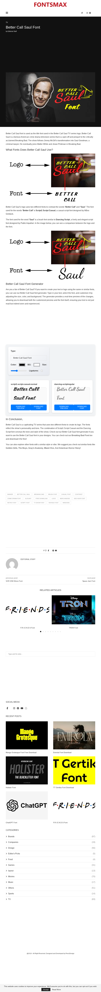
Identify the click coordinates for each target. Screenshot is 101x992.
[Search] (94, 12)
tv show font (39, 502)
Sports (51, 894)
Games (51, 865)
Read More (56, 989)
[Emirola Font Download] (74, 735)
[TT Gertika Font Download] (74, 770)
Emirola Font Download (62, 752)
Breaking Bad (39, 494)
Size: (44, 365)
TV (51, 899)
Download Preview (20, 407)
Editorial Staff (12, 31)
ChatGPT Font (11, 823)
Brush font (52, 494)
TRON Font (73, 628)
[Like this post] (46, 551)
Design (51, 848)
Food (51, 859)
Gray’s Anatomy (35, 448)
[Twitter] (84, 12)
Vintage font (54, 502)
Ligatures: (34, 371)
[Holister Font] (27, 770)
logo (54, 498)
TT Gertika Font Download (63, 787)
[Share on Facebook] (48, 551)
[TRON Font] (73, 609)
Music (51, 882)
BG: (29, 365)
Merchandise (65, 498)
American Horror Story (69, 448)
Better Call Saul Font (26, 394)
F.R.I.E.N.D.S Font (27, 628)
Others (51, 888)
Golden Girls (11, 448)
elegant (28, 498)
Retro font (11, 502)
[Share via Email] (56, 551)
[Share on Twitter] (50, 551)
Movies (51, 876)
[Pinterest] (90, 12)
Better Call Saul (23, 494)
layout (51, 871)
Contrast (79, 494)
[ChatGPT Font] (27, 805)
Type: (13, 351)
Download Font (38, 407)
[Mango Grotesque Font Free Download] (27, 735)
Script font (25, 502)
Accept (46, 990)
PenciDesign (70, 953)
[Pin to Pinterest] (53, 551)
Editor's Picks (51, 854)
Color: (14, 365)
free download (42, 498)
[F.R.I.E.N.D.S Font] (27, 609)
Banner (10, 494)
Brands (51, 836)
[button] (9, 614)
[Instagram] (87, 12)
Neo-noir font (79, 498)
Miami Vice (49, 448)
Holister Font (11, 787)
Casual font (66, 494)
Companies (51, 842)
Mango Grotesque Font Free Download (21, 752)
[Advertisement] (50, 52)
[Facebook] (82, 12)
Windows (66, 502)
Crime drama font (14, 498)
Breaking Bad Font (80, 435)
